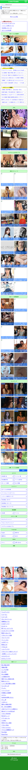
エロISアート (5, 642)
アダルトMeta (5, 725)
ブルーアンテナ (6, 637)
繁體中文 (4, 536)
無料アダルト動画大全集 (8, 679)
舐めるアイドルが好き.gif (8, 711)
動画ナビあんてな (6, 633)
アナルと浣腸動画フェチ (8, 729)
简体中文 (17, 532)
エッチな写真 (5, 669)
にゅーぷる (4, 616)
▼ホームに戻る (14, 16)
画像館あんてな (6, 621)
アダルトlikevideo (6, 713)
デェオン (4, 688)
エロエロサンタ (6, 656)
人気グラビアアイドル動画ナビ (10, 709)
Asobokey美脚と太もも (7, 697)
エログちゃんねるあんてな (8, 526)
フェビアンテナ (6, 612)
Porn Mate (4, 732)
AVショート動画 (5, 483)
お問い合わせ (18, 542)
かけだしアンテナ (6, 658)
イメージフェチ (6, 690)
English (3, 532)
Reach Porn (5, 734)
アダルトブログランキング (8, 522)
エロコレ (4, 695)
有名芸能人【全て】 (6, 499)
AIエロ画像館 (5, 674)
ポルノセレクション (7, 619)
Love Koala (15, 759)
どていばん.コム (6, 718)
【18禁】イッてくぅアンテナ (9, 653)
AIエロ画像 (17, 483)
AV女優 (3, 513)
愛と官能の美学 (6, 665)
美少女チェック (6, 716)
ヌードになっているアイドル (8, 23)
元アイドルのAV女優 (6, 30)
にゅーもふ (4, 614)
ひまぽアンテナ (6, 623)
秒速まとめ (4, 644)
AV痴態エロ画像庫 (6, 692)
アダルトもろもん (6, 727)
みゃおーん (4, 626)
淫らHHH (4, 672)
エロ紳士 (4, 720)
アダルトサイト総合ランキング (10, 651)
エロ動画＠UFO (6, 676)
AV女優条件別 (5, 479)
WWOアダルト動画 (6, 722)
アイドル (17, 513)
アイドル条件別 (18, 479)
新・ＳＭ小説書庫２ (7, 706)
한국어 (16, 536)
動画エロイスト (6, 681)
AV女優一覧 (4, 476)
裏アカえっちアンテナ (7, 628)
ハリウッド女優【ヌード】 (8, 25)
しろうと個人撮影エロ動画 (8, 683)
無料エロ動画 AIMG (7, 704)
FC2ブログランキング (6, 519)
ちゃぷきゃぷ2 (5, 685)
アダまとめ (4, 647)
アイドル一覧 (18, 476)
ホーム (3, 542)
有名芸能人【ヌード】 (7, 28)
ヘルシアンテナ (6, 649)
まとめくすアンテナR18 (8, 630)
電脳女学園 (4, 667)
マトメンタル (5, 640)
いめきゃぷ (4, 702)
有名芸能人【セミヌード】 (8, 506)
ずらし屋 (4, 699)
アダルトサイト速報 (7, 635)
